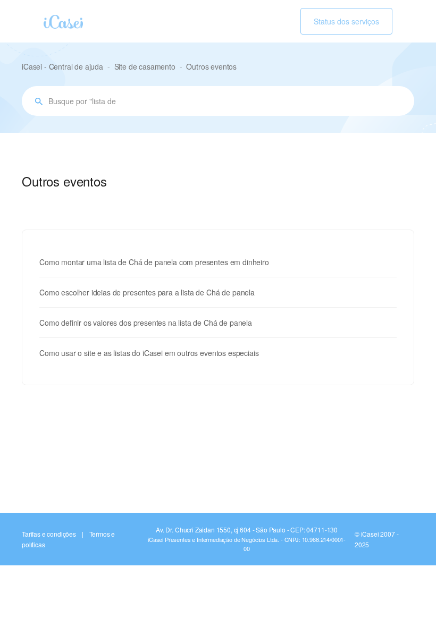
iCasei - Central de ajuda (62, 66)
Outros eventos (211, 66)
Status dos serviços (346, 21)
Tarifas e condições (49, 533)
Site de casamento (144, 66)
